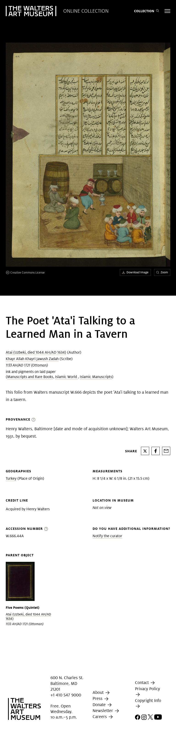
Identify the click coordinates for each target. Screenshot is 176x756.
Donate (100, 704)
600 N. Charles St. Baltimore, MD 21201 (66, 683)
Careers (100, 716)
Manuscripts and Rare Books (30, 376)
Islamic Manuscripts (96, 376)
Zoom (164, 272)
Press (98, 698)
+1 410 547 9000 (65, 695)
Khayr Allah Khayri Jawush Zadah (32, 358)
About (99, 692)
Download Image (137, 272)
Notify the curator (107, 536)
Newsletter (103, 710)
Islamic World (66, 376)
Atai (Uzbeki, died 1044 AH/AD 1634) (36, 352)
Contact (142, 682)
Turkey (11, 478)
